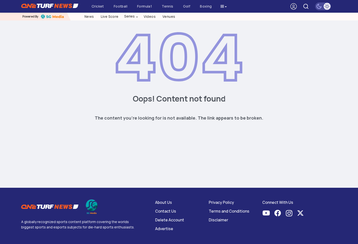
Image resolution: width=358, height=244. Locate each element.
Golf (186, 6)
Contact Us (165, 211)
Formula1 (144, 6)
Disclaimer (218, 220)
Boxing (206, 6)
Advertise (164, 228)
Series (131, 16)
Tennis (167, 6)
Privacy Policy (221, 202)
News (89, 16)
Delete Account (169, 220)
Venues (168, 16)
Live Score (110, 16)
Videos (150, 16)
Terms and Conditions (229, 211)
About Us (163, 202)
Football (120, 6)
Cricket (98, 6)
